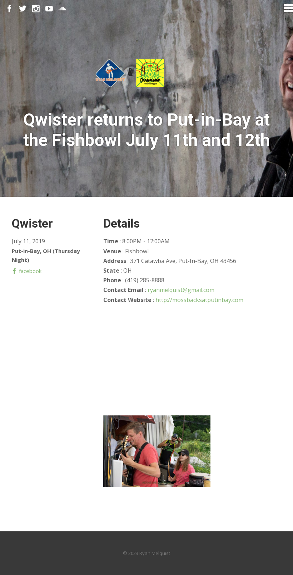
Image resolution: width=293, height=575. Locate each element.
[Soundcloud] (62, 9)
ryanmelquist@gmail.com (181, 290)
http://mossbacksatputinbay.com (199, 300)
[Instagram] (36, 9)
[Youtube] (49, 9)
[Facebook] (9, 9)
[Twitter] (22, 9)
